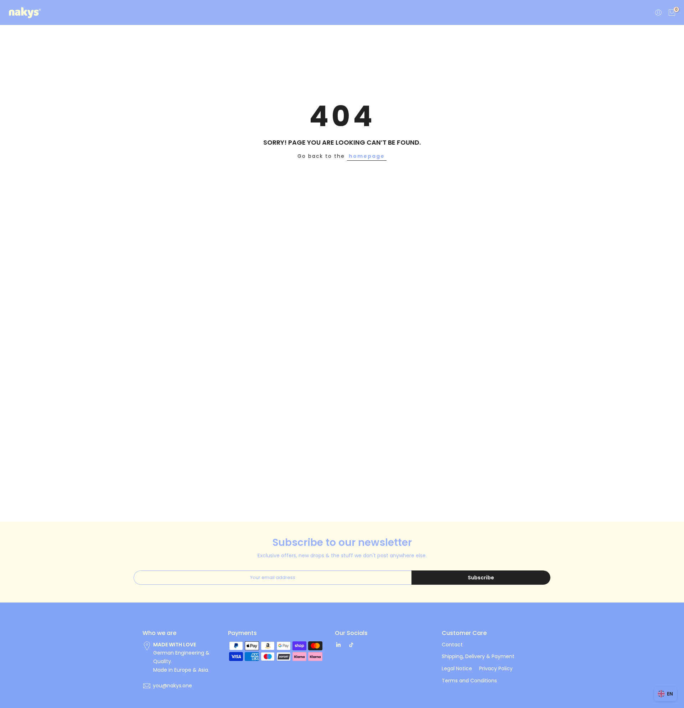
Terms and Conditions (469, 680)
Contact (452, 644)
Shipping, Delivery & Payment (478, 656)
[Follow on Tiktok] (351, 645)
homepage (367, 156)
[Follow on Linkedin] (338, 645)
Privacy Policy (496, 668)
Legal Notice (457, 668)
